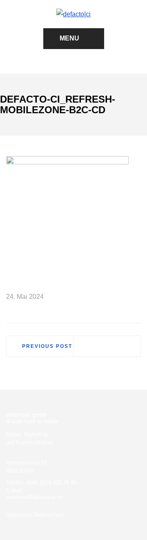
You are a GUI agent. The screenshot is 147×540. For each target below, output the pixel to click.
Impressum (19, 515)
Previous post (47, 346)
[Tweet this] (111, 296)
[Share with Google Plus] (123, 296)
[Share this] (99, 296)
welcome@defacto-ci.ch (34, 497)
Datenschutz (49, 515)
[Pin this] (135, 296)
